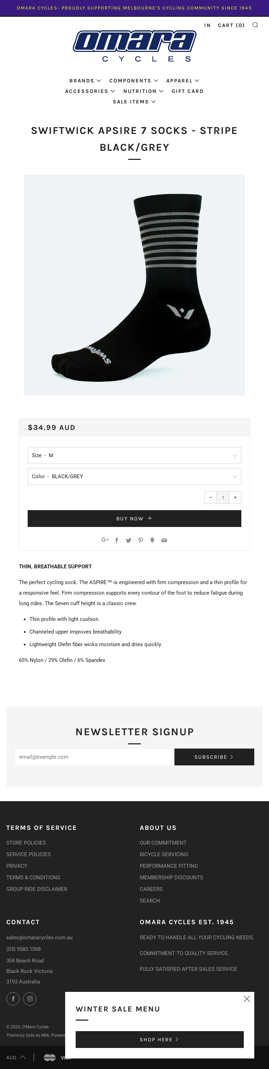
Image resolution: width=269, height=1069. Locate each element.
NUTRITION (140, 91)
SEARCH (150, 901)
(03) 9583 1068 (23, 949)
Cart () (231, 25)
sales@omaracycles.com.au (39, 937)
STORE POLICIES (26, 843)
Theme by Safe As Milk (27, 1035)
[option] (134, 285)
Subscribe (210, 757)
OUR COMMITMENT (163, 843)
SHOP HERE (156, 1039)
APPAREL (179, 80)
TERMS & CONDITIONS (33, 877)
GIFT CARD (188, 91)
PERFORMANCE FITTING (169, 866)
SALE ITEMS (131, 102)
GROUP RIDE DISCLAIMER (36, 889)
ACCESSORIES (87, 91)
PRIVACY (16, 866)
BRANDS (82, 80)
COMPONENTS (130, 80)
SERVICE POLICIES (28, 854)
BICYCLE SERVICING (164, 854)
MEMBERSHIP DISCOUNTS (171, 877)
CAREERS (151, 889)
